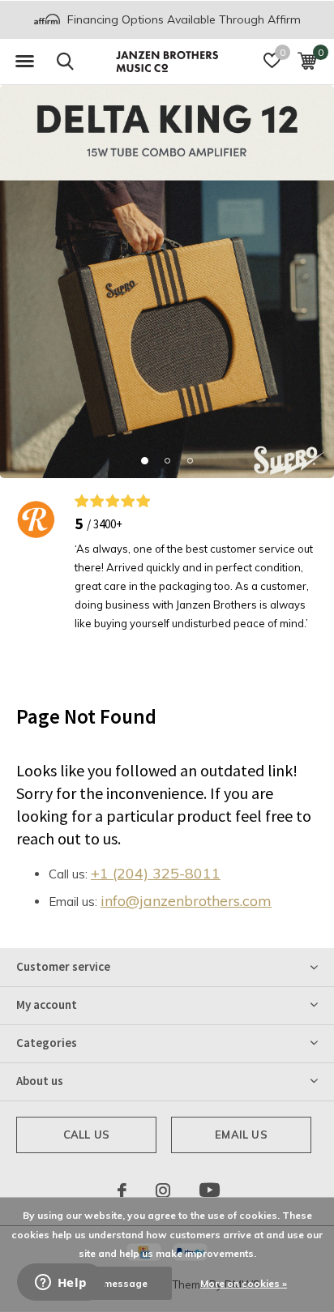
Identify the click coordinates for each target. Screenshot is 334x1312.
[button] (24, 61)
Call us (86, 1134)
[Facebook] (122, 1190)
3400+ (107, 524)
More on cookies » (243, 1283)
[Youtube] (209, 1190)
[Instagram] (163, 1190)
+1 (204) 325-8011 (156, 873)
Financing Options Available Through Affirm (182, 19)
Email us (241, 1134)
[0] (307, 61)
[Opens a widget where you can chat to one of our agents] (60, 1283)
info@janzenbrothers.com (186, 900)
